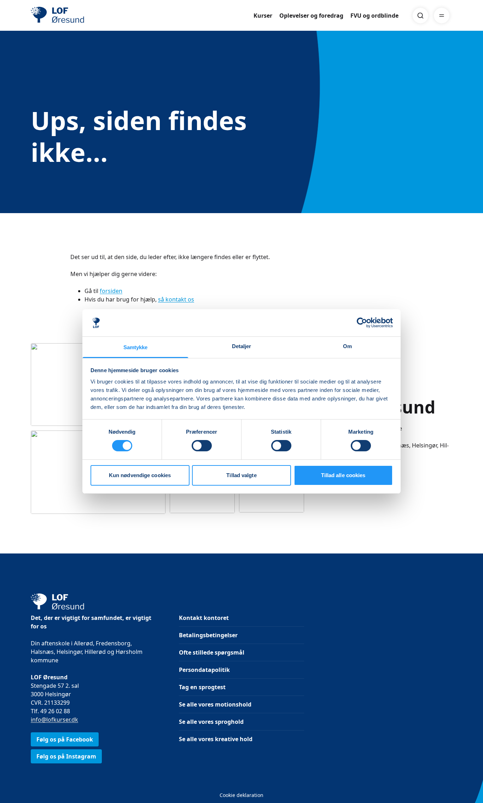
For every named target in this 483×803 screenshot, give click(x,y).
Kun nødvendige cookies (140, 475)
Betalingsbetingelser (208, 635)
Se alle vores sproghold (211, 722)
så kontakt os (176, 299)
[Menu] (441, 15)
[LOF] (82, 15)
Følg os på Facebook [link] (64, 739)
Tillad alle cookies (343, 475)
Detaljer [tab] (241, 346)
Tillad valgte (241, 475)
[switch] (202, 445)
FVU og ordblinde (374, 15)
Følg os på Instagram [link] (66, 756)
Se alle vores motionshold (215, 704)
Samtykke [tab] (135, 347)
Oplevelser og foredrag (311, 15)
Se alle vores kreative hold (215, 739)
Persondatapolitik (204, 670)
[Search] (420, 15)
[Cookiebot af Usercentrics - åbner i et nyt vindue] (362, 322)
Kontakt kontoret (204, 618)
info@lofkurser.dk (54, 719)
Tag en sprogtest (202, 687)
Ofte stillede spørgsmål (211, 652)
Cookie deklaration (241, 795)
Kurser (263, 15)
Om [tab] (347, 346)
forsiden (111, 291)
